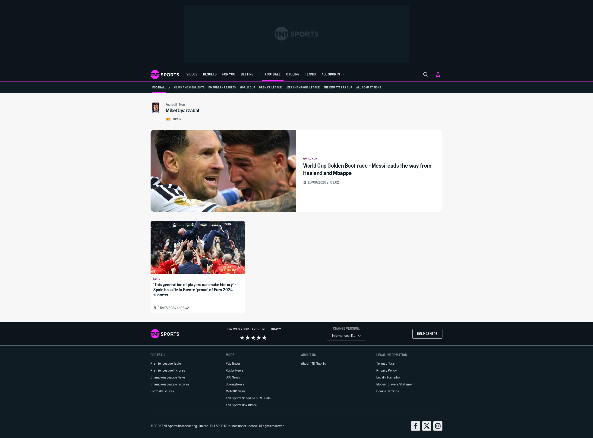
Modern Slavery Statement (395, 384)
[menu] (425, 74)
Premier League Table (166, 363)
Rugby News (234, 370)
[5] (264, 337)
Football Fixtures (162, 391)
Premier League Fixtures (168, 370)
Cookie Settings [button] (387, 391)
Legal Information (388, 377)
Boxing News (235, 384)
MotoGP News (236, 391)
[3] (253, 337)
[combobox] (346, 336)
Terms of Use (385, 363)
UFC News (233, 377)
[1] (242, 337)
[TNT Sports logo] (165, 74)
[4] (259, 337)
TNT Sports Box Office (241, 405)
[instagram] (437, 426)
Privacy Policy (386, 370)
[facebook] (415, 426)
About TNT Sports (313, 363)
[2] (247, 337)
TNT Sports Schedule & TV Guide (248, 398)
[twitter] (426, 426)
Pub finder (233, 363)
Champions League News (168, 377)
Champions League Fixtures (170, 384)
